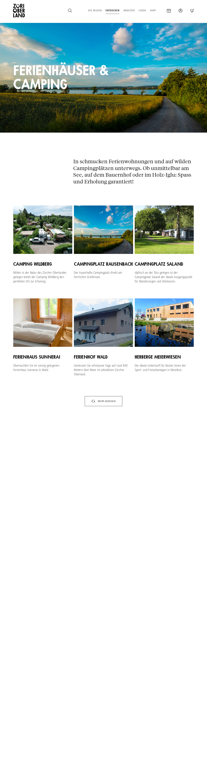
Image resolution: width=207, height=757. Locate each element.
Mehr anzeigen (106, 401)
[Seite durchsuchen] (70, 11)
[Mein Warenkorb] (192, 11)
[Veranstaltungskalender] (169, 11)
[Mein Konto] (180, 11)
